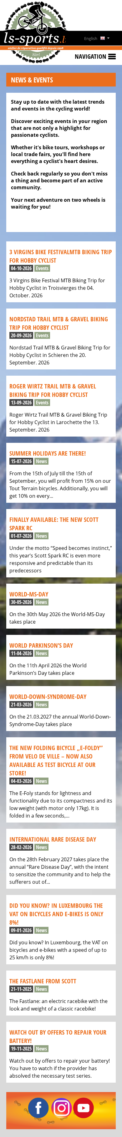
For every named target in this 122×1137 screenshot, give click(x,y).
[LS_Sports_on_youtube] (83, 1116)
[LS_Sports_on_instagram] (61, 1116)
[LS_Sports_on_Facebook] (38, 1116)
